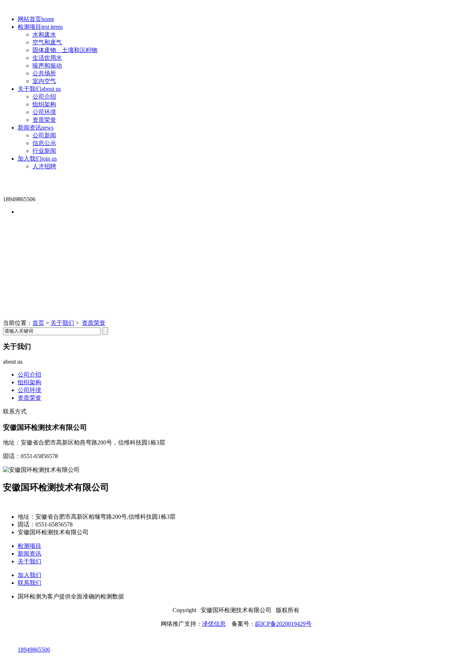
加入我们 (37, 158)
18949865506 (34, 649)
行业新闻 (44, 151)
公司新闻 (44, 135)
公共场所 (44, 73)
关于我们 (39, 89)
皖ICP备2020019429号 (283, 624)
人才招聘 (44, 166)
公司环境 (44, 112)
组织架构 (44, 104)
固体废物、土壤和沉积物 (64, 50)
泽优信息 (214, 624)
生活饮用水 (47, 58)
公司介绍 (44, 96)
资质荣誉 (44, 120)
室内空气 (44, 81)
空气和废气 (47, 42)
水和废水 (44, 34)
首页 (38, 323)
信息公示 (44, 143)
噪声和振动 (47, 65)
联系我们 (29, 583)
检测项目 (40, 27)
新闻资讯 (35, 127)
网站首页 (36, 19)
